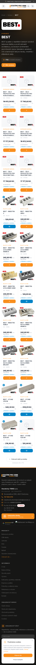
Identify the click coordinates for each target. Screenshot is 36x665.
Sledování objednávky (9, 609)
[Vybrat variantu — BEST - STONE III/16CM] (9, 450)
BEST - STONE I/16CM (8, 400)
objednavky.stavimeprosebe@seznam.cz (17, 500)
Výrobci (9, 15)
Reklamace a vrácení (8, 589)
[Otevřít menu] (3, 6)
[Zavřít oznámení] (34, 1)
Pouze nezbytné (18, 659)
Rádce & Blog (6, 570)
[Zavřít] (32, 641)
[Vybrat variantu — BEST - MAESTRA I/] (9, 226)
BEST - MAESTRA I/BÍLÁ (26, 212)
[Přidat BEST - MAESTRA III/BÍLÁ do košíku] (9, 339)
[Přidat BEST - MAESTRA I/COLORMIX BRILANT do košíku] (26, 265)
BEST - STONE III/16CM (8, 436)
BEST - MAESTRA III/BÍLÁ (9, 323)
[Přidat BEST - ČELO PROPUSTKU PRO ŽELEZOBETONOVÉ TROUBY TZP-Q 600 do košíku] (26, 190)
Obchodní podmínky (8, 612)
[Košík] (32, 6)
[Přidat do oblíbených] (15, 77)
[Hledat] (28, 6)
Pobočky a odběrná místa (10, 586)
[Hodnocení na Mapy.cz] (24, 523)
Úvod (3, 15)
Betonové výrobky (7, 534)
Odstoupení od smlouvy (9, 592)
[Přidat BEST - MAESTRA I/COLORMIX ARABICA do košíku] (9, 265)
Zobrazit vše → (6, 557)
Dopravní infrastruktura (9, 89)
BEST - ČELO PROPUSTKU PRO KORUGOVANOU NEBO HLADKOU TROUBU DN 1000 (9, 93)
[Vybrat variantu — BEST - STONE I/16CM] (9, 414)
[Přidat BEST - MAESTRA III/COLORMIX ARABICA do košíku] (26, 339)
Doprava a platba (7, 583)
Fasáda (4, 547)
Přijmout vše (18, 655)
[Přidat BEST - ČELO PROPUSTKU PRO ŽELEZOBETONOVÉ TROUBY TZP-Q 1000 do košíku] (26, 150)
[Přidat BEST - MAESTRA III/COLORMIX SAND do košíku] (26, 378)
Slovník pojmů (6, 573)
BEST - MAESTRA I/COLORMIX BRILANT (26, 249)
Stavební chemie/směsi (9, 553)
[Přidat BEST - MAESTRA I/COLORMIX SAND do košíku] (9, 301)
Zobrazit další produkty (19, 459)
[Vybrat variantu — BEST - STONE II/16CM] (26, 414)
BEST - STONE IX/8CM (25, 436)
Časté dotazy (6, 606)
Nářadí (4, 550)
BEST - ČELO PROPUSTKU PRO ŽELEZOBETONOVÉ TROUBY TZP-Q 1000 (26, 133)
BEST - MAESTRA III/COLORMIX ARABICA (26, 324)
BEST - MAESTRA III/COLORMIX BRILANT (9, 363)
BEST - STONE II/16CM (25, 400)
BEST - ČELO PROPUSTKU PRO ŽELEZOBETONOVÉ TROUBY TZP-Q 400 (9, 173)
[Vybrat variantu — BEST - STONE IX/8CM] (26, 450)
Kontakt (4, 596)
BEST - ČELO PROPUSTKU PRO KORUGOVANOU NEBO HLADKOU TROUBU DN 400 (26, 93)
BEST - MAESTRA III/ (26, 287)
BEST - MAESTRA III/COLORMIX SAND (26, 363)
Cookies (4, 619)
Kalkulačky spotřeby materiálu (11, 580)
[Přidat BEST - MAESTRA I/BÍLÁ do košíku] (26, 226)
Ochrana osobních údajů (9, 615)
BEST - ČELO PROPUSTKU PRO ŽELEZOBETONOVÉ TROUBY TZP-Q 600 (26, 173)
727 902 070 (8, 497)
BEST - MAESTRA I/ (9, 212)
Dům (3, 544)
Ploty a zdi (7, 209)
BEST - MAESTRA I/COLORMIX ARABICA (9, 249)
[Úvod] (18, 6)
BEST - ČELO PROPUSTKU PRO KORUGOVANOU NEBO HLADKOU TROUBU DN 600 (9, 133)
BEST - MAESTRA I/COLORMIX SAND (9, 287)
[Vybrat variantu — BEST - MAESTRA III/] (26, 301)
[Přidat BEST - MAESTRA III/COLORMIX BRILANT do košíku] (9, 378)
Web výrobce (9, 65)
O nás (3, 567)
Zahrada (4, 540)
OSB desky (5, 537)
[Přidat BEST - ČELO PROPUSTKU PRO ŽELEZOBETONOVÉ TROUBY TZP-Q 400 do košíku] (9, 190)
